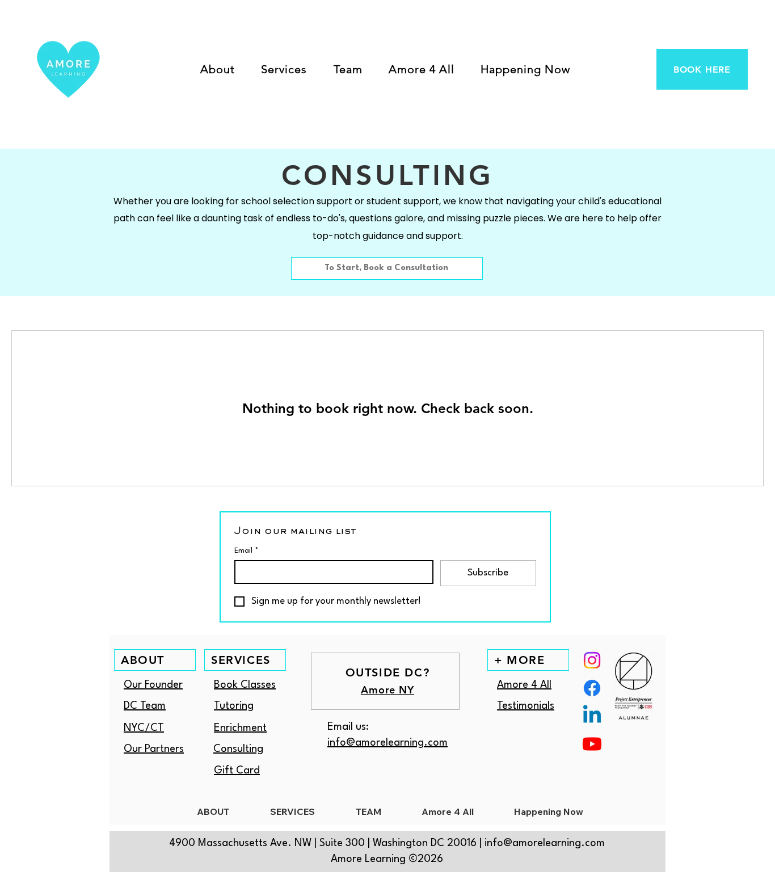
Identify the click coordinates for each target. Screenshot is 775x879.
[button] (217, 69)
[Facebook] (592, 688)
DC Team (145, 706)
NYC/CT (144, 728)
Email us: (348, 727)
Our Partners (154, 749)
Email (246, 550)
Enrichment (240, 728)
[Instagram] (592, 660)
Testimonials (525, 706)
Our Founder (153, 685)
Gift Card (237, 771)
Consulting (238, 749)
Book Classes (245, 685)
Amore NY (387, 689)
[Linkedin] (592, 716)
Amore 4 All (524, 685)
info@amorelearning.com (387, 743)
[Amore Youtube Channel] (592, 744)
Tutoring (234, 706)
